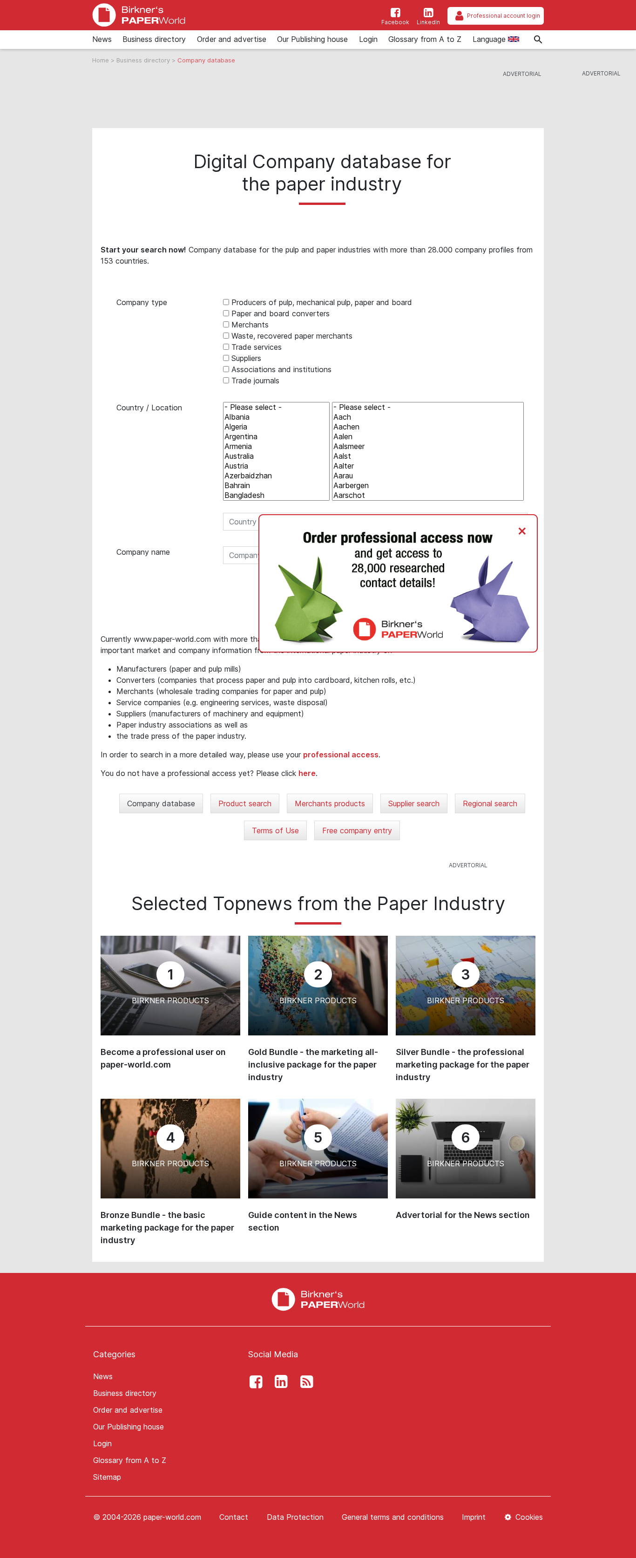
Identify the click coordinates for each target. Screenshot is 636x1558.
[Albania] (276, 417)
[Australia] (276, 456)
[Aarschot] (427, 495)
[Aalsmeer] (427, 446)
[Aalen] (427, 437)
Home (101, 60)
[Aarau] (427, 476)
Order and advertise (231, 39)
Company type (141, 302)
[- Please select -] (276, 407)
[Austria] (276, 466)
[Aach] (427, 417)
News (102, 39)
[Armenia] (276, 446)
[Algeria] (276, 427)
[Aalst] (427, 456)
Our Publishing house (312, 39)
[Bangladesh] (276, 495)
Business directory (154, 39)
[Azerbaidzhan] (276, 476)
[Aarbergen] (427, 485)
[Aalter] (427, 466)
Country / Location (149, 407)
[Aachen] (427, 427)
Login (368, 39)
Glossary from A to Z (424, 39)
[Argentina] (276, 437)
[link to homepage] (138, 15)
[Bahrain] (276, 485)
